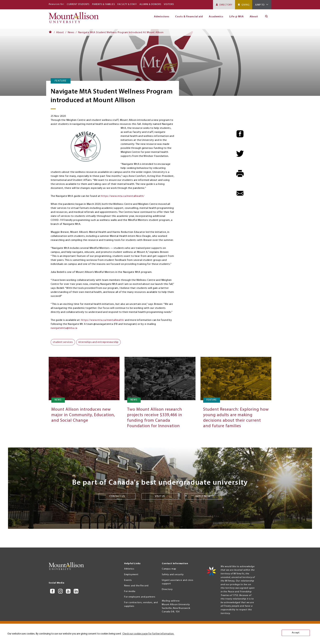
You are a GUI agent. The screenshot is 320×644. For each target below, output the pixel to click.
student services (63, 342)
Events (128, 580)
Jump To (260, 5)
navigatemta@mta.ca (64, 328)
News (71, 32)
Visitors (169, 4)
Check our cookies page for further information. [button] (148, 633)
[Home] (75, 19)
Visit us (160, 496)
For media (129, 591)
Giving (246, 5)
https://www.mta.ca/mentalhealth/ (122, 196)
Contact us (117, 496)
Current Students (78, 4)
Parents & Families (103, 4)
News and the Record (136, 585)
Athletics (129, 569)
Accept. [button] (296, 633)
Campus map (169, 569)
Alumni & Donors (150, 4)
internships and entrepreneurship (98, 342)
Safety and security (173, 574)
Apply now (202, 496)
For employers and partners (139, 597)
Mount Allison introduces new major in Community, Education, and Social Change (83, 415)
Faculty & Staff (127, 4)
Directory (226, 5)
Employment (131, 574)
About (254, 16)
